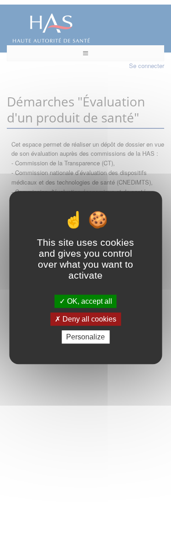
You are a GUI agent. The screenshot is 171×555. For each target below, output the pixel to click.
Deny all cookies (88, 319)
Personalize (85, 337)
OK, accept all (88, 301)
